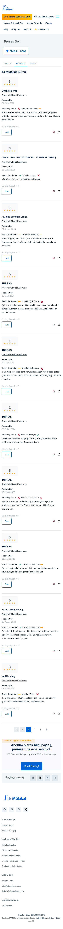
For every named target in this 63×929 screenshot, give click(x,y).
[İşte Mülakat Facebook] (4, 809)
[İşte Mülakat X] (25, 809)
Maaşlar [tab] (33, 63)
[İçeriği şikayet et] (54, 132)
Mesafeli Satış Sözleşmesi (13, 861)
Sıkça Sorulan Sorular (11, 856)
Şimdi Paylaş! (31, 766)
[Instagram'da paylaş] (55, 778)
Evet (7, 132)
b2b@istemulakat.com (11, 886)
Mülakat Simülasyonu (44, 17)
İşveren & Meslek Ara (13, 23)
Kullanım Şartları (55, 918)
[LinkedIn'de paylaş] (47, 778)
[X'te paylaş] (40, 778)
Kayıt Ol (27, 29)
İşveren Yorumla (34, 23)
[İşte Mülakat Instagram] (18, 809)
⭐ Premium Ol (41, 29)
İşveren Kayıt (7, 825)
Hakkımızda (7, 906)
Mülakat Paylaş (18, 51)
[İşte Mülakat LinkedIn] (11, 809)
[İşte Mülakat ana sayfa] (7, 8)
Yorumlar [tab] (8, 63)
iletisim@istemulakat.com (13, 891)
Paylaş (48, 23)
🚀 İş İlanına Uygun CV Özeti (17, 17)
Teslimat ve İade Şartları (12, 866)
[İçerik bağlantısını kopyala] (59, 132)
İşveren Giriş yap (9, 830)
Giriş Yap (15, 29)
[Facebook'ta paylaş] (33, 778)
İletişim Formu (8, 881)
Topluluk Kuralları (9, 845)
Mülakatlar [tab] (20, 63)
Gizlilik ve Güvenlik (10, 850)
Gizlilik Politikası (41, 918)
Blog (6, 29)
